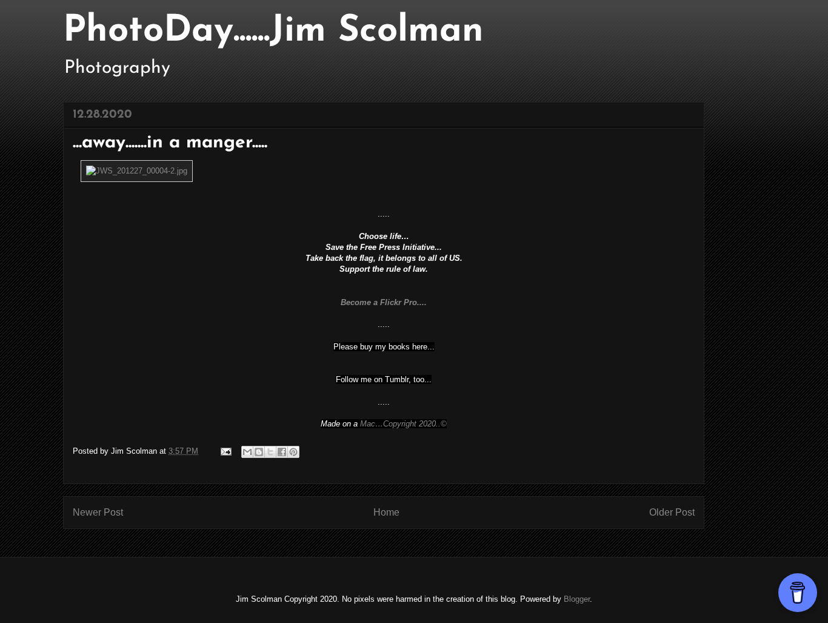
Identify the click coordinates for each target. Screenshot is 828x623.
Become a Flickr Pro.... (384, 302)
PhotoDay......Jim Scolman (273, 31)
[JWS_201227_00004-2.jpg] (137, 170)
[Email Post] (225, 451)
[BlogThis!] (259, 452)
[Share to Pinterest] (293, 452)
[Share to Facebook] (282, 452)
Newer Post (98, 512)
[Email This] (247, 452)
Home (386, 512)
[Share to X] (270, 452)
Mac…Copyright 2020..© (403, 423)
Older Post (672, 512)
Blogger (577, 599)
